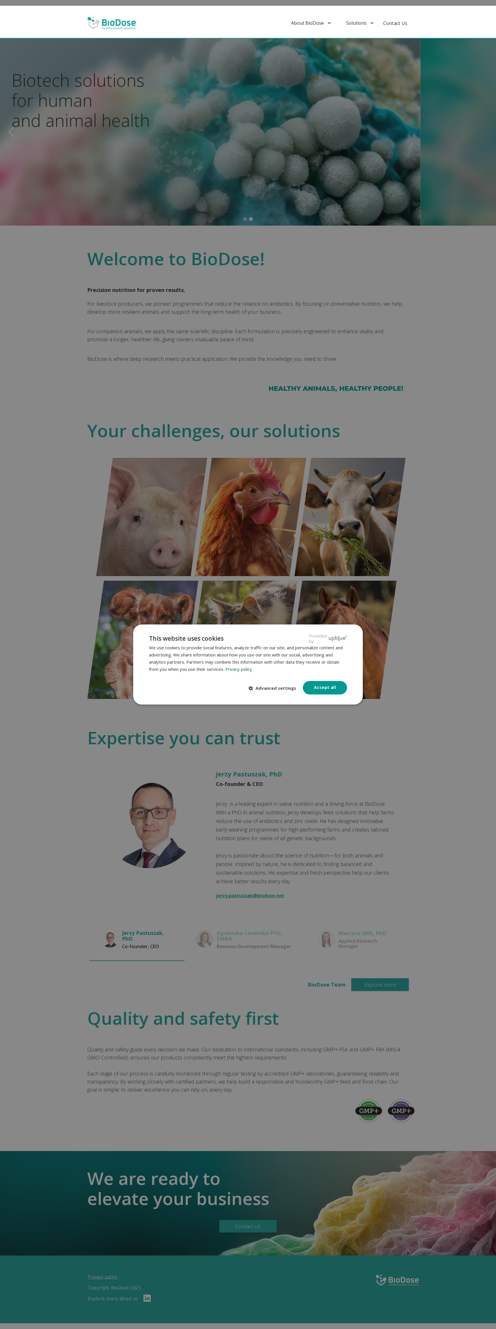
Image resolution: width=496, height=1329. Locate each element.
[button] (313, 23)
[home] (111, 23)
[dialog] (248, 664)
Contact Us (395, 23)
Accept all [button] (325, 687)
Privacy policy (238, 669)
